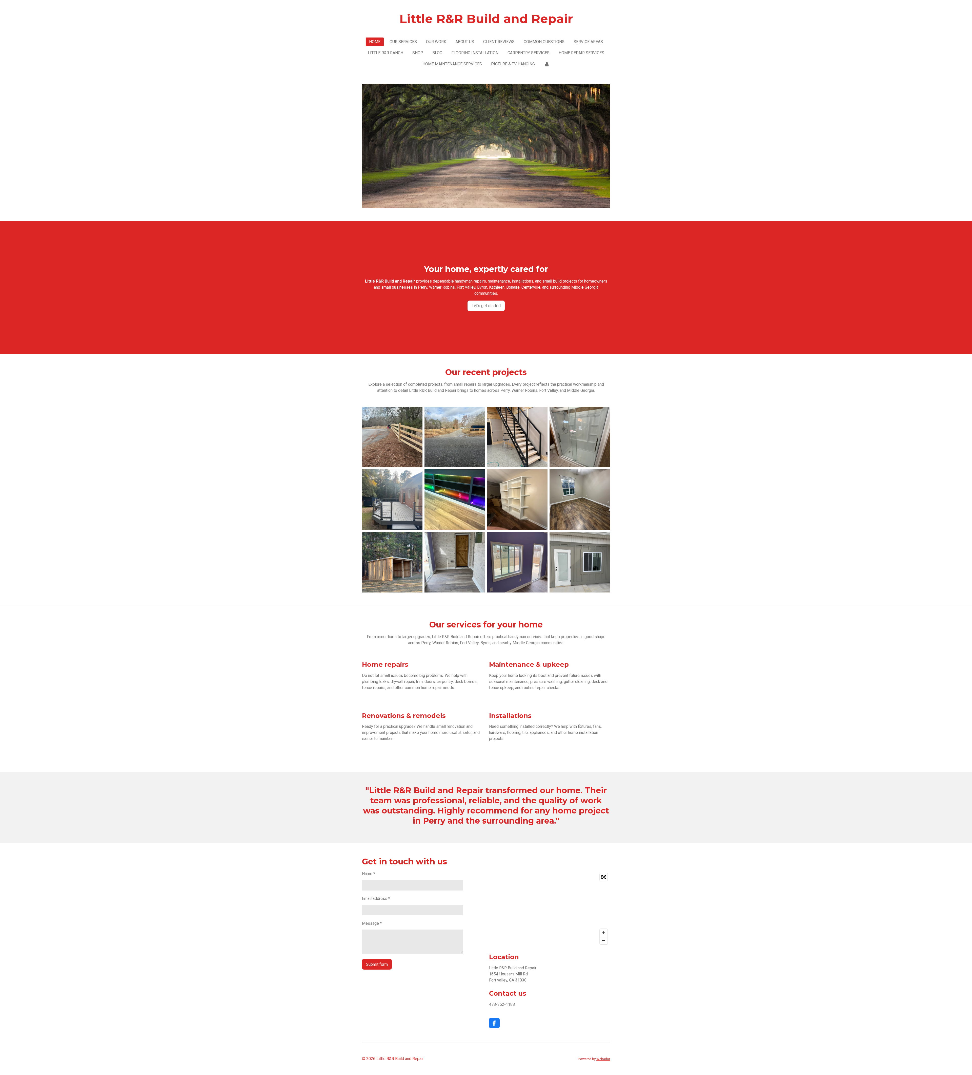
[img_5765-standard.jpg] (517, 437)
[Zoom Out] (604, 940)
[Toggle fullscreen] (604, 877)
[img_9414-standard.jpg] (580, 499)
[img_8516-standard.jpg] (580, 437)
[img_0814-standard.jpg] (454, 499)
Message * (372, 923)
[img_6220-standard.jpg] (454, 562)
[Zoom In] (604, 933)
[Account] (547, 64)
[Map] (549, 909)
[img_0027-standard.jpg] (517, 499)
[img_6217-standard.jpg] (517, 562)
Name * (368, 873)
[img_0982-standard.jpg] (392, 499)
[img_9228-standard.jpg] (392, 562)
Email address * (376, 898)
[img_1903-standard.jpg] (392, 437)
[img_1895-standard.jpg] (454, 437)
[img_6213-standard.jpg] (580, 562)
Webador (603, 1059)
